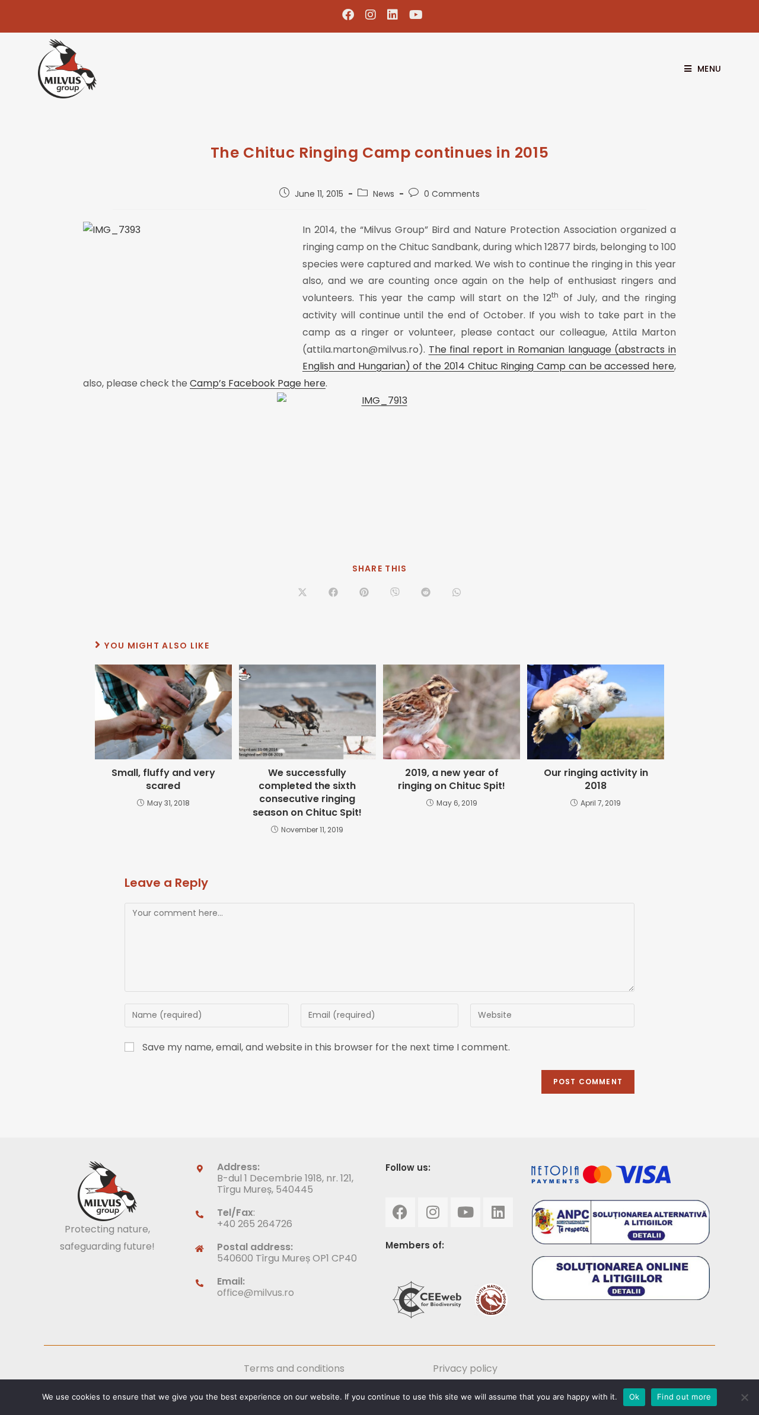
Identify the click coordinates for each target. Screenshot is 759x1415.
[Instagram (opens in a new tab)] (371, 15)
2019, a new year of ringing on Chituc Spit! (451, 779)
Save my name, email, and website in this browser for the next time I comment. (326, 1047)
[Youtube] (465, 1212)
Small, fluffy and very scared (163, 779)
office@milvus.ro (255, 1292)
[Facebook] (400, 1212)
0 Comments (452, 194)
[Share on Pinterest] (364, 593)
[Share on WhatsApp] (456, 593)
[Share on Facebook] (333, 593)
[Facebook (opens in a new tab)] (348, 15)
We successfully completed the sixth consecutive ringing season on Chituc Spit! (307, 792)
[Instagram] (433, 1212)
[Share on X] (302, 593)
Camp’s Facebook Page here (258, 383)
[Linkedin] (498, 1212)
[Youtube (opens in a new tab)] (413, 15)
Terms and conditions (294, 1368)
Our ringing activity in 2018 (596, 779)
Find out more (684, 1396)
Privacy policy (465, 1368)
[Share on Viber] (395, 593)
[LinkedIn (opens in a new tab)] (393, 15)
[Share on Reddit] (426, 593)
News (383, 194)
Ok (634, 1396)
